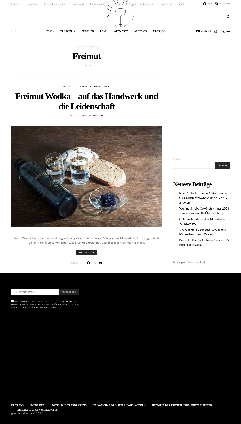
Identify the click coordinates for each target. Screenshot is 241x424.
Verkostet (95, 87)
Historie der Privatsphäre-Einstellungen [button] (133, 3)
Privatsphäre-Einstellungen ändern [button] (90, 3)
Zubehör (88, 31)
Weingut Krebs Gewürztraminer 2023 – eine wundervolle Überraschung (204, 211)
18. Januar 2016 (78, 116)
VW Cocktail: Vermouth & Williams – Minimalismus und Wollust (203, 232)
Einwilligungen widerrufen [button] (172, 3)
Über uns (15, 3)
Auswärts (121, 31)
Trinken (66, 31)
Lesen (104, 31)
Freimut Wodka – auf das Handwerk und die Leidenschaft (86, 101)
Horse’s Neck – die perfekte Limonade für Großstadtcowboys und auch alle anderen (204, 198)
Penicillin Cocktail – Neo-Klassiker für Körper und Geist (204, 242)
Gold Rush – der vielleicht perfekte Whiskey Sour (202, 221)
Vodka (107, 87)
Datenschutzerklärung (55, 3)
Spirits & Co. (69, 87)
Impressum (32, 3)
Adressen (140, 31)
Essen (50, 31)
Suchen (177, 159)
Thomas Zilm (96, 116)
